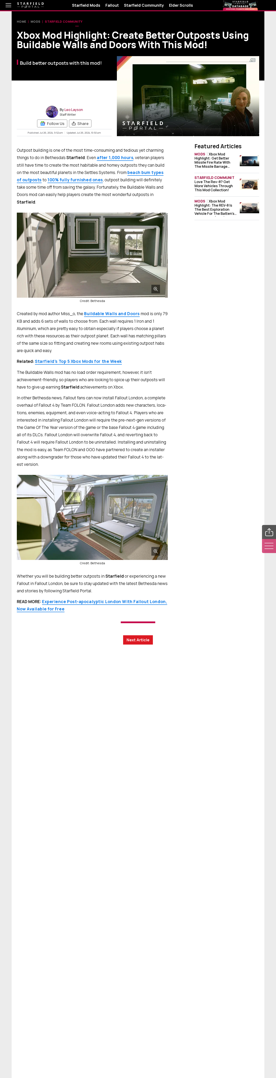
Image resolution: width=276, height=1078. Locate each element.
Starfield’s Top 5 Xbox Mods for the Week (78, 361)
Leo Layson (73, 109)
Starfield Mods (86, 5)
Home (21, 21)
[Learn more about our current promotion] (240, 5)
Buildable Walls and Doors (112, 313)
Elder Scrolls (181, 5)
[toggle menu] (5, 5)
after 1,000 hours (115, 157)
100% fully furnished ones (75, 180)
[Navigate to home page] (30, 5)
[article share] (269, 532)
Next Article (138, 639)
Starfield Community (144, 5)
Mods (35, 21)
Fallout (112, 5)
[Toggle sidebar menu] (269, 546)
